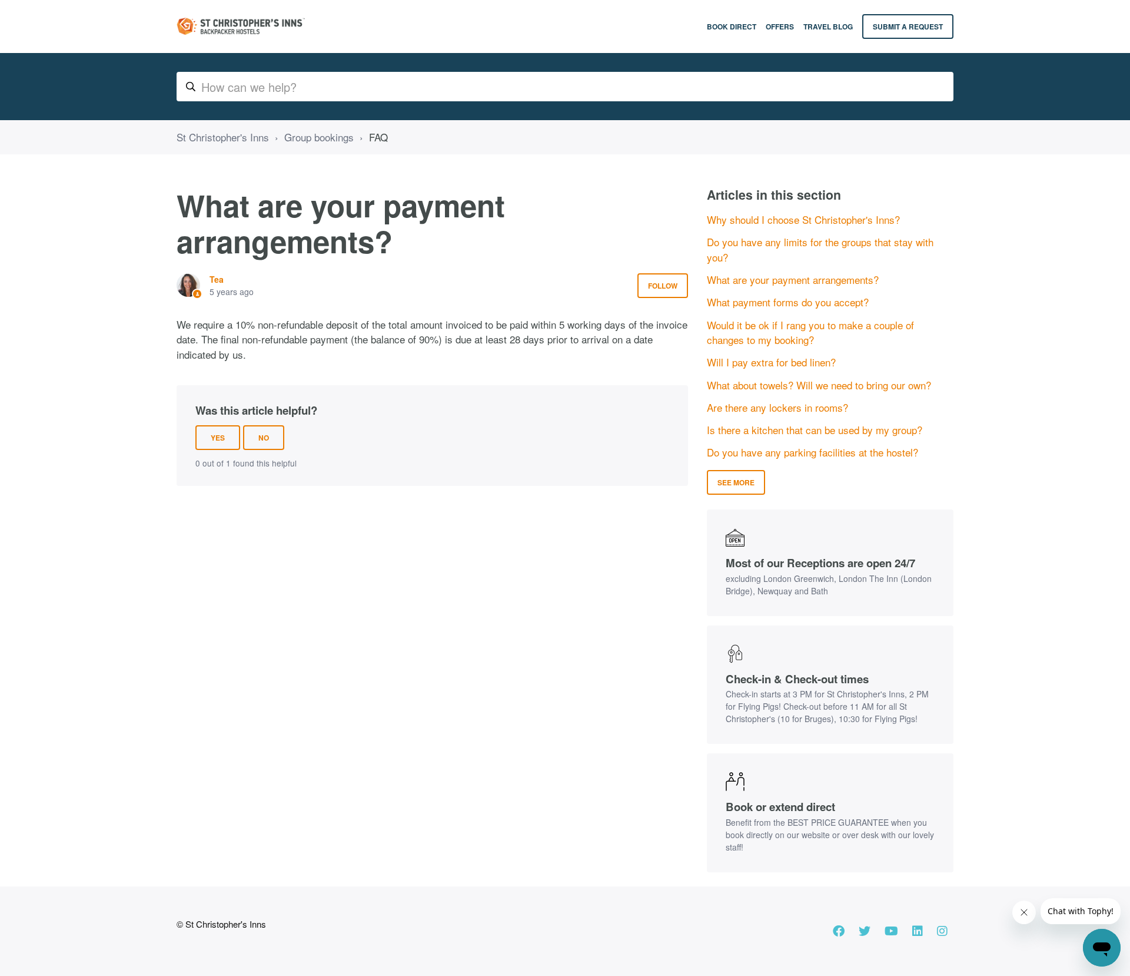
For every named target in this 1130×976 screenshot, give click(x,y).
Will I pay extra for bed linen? (771, 362)
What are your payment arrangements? (793, 279)
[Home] (241, 26)
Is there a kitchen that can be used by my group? (814, 429)
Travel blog (828, 26)
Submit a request (908, 26)
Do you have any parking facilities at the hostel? (812, 452)
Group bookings (319, 137)
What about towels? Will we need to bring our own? (819, 385)
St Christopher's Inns (223, 137)
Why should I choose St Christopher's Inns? (803, 219)
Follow (662, 285)
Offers (780, 26)
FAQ (378, 137)
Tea (217, 279)
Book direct (731, 26)
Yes (218, 437)
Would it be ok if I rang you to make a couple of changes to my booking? (810, 332)
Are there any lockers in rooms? (777, 407)
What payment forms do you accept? (788, 302)
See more (736, 482)
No (263, 437)
